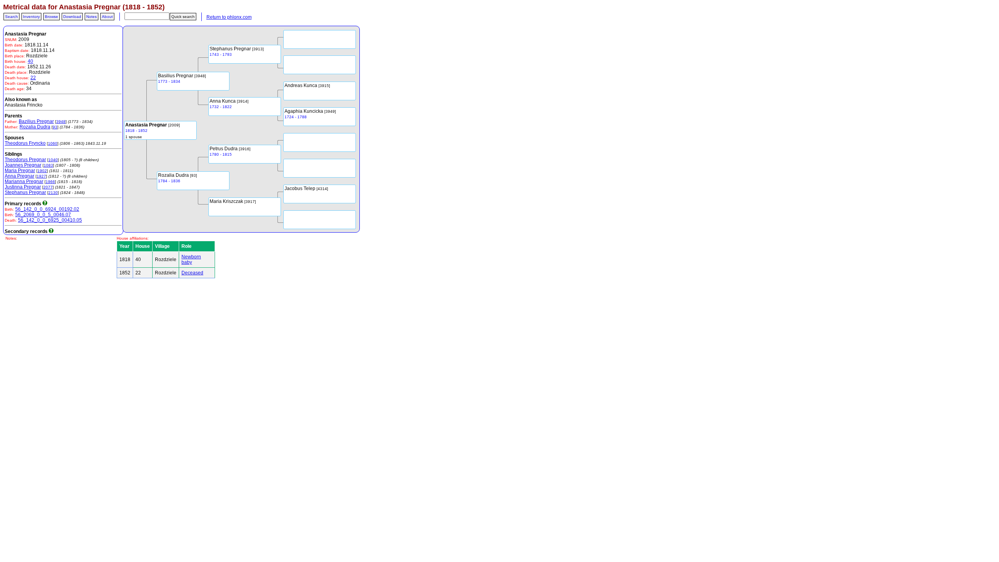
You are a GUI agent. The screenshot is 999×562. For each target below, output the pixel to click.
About (107, 16)
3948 (61, 121)
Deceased (192, 273)
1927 (41, 176)
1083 (48, 165)
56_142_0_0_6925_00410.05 (50, 220)
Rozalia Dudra (35, 127)
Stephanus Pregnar (25, 192)
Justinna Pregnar (23, 187)
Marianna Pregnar (24, 181)
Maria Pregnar (20, 170)
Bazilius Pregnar (36, 121)
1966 (50, 182)
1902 (42, 171)
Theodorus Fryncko (25, 143)
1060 (52, 143)
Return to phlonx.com (229, 17)
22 (33, 77)
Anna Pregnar (19, 176)
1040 (53, 160)
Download (72, 16)
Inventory (31, 16)
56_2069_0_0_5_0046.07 (43, 214)
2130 (53, 192)
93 (55, 127)
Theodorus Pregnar (25, 159)
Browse (51, 16)
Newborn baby (191, 259)
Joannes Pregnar (23, 165)
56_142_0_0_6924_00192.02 (47, 209)
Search (11, 16)
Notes (91, 16)
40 (30, 61)
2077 (48, 187)
